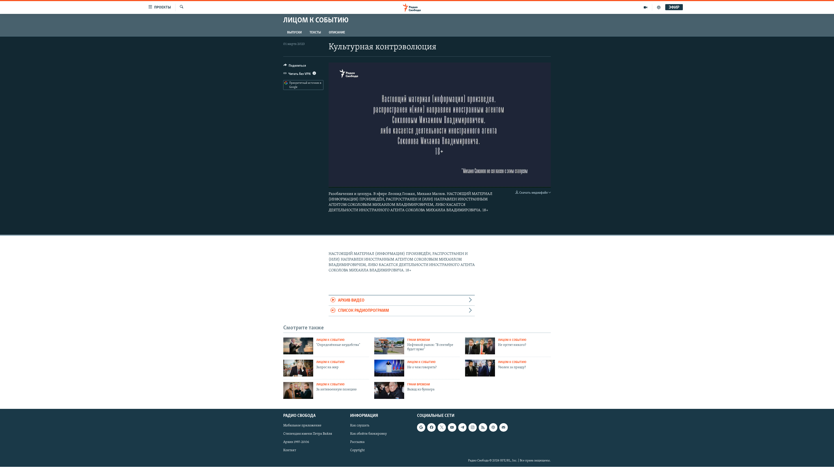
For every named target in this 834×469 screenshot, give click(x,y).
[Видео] (645, 7)
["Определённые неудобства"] (298, 345)
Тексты (315, 32)
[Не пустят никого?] (480, 345)
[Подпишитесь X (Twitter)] (442, 427)
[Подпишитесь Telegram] (462, 427)
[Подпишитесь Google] (421, 427)
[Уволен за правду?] (480, 368)
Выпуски (294, 32)
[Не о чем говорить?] (389, 368)
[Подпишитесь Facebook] (431, 427)
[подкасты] (658, 7)
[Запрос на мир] (298, 368)
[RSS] (483, 427)
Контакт (289, 450)
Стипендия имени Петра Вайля (307, 434)
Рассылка (357, 442)
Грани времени (418, 340)
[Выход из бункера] (389, 390)
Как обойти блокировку (368, 434)
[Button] (294, 67)
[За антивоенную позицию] (298, 390)
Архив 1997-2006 (296, 442)
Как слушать (359, 425)
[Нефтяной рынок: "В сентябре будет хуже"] (389, 345)
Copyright (357, 450)
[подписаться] (503, 427)
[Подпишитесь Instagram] (472, 427)
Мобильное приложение (302, 425)
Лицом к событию (330, 340)
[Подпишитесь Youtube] (452, 427)
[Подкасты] (493, 427)
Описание (337, 32)
